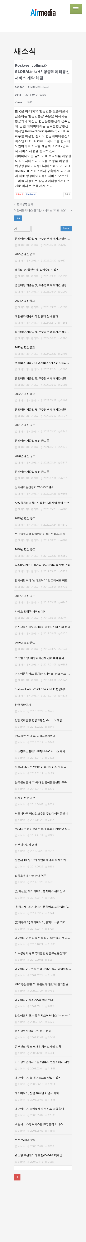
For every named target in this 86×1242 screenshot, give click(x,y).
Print (67, 194)
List (18, 218)
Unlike (31, 194)
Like (19, 194)
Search (67, 228)
